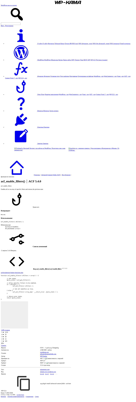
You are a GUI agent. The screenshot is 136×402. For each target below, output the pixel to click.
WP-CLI (93, 60)
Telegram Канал (59, 43)
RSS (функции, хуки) (86, 43)
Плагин (77, 60)
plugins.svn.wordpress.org (48, 372)
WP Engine (43, 356)
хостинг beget (20, 395)
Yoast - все (120, 76)
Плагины (46, 127)
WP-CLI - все (22, 78)
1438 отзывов (5, 330)
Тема (81, 60)
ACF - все (127, 76)
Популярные (73, 76)
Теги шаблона (64, 76)
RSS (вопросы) (115, 43)
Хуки (42, 94)
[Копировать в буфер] (24, 383)
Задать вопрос (54, 111)
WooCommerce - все (110, 76)
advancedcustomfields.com (48, 354)
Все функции (66, 175)
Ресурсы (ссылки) (101, 60)
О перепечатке (29, 396)
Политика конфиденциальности (16, 396)
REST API (87, 60)
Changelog (55, 348)
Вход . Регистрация (7, 26)
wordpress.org (44, 352)
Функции (47, 76)
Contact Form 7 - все (11, 78)
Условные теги (55, 76)
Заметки (45, 143)
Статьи (37, 396)
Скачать (3, 345)
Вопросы (46, 111)
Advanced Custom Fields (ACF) (51, 175)
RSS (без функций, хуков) (101, 43)
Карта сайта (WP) (68, 60)
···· (56, 374)
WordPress (47, 60)
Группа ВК (68, 43)
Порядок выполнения (52, 94)
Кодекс (61, 60)
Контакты (51, 43)
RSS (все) (75, 43)
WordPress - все (99, 76)
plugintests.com (45, 369)
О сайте (45, 43)
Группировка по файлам (85, 76)
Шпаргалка (54, 60)
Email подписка (125, 43)
